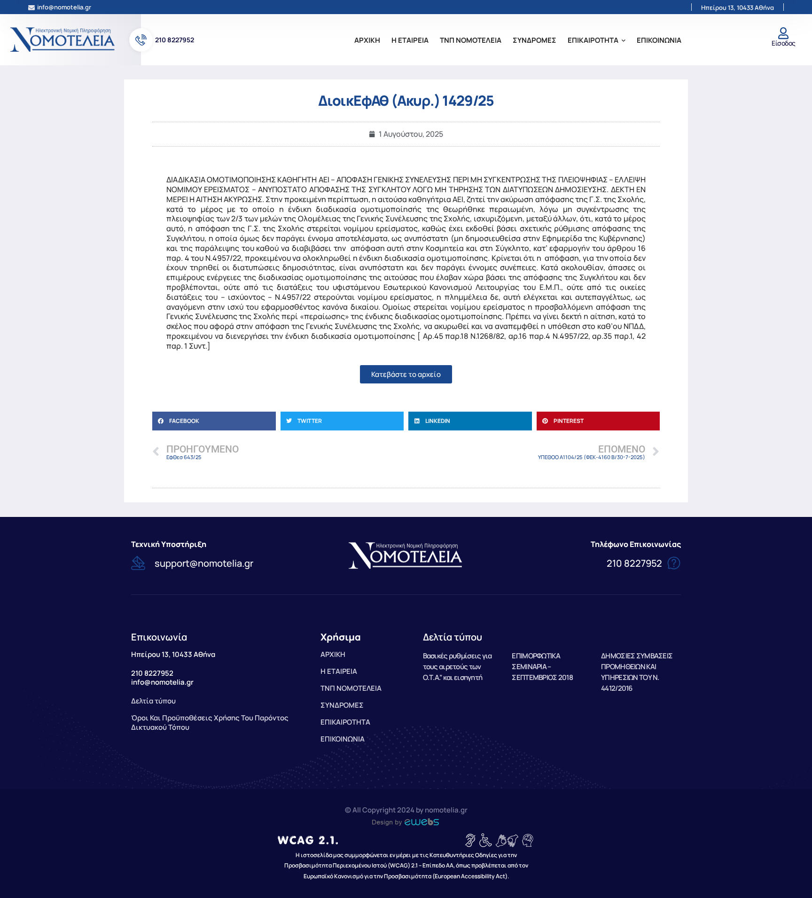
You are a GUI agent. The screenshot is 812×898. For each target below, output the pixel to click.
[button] (214, 421)
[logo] (63, 39)
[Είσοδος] (783, 33)
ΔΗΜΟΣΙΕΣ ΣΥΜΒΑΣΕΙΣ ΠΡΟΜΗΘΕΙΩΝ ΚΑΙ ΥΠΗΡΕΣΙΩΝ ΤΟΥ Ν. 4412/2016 (636, 672)
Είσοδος (783, 43)
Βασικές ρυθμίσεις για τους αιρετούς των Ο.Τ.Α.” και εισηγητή (457, 666)
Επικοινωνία (159, 637)
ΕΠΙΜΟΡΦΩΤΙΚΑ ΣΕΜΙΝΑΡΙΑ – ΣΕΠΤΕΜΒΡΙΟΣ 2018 (542, 666)
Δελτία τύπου (452, 637)
